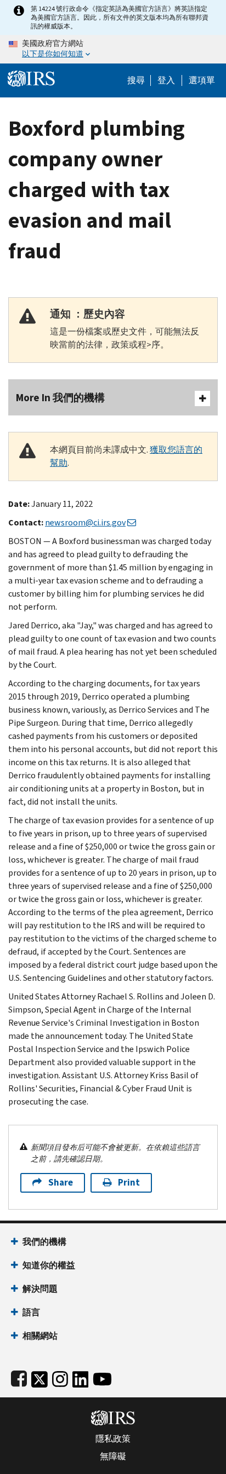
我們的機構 (44, 1241)
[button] (166, 80)
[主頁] (31, 77)
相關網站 (40, 1336)
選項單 (202, 80)
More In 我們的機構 (60, 397)
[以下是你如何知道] (113, 49)
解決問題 (40, 1288)
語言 (31, 1312)
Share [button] (60, 1182)
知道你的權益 (48, 1265)
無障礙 (113, 1456)
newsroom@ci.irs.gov (85, 522)
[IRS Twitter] (39, 1377)
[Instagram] (60, 1377)
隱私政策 (113, 1438)
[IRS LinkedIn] (80, 1377)
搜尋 (136, 80)
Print (129, 1182)
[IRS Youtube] (102, 1377)
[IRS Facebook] (19, 1377)
